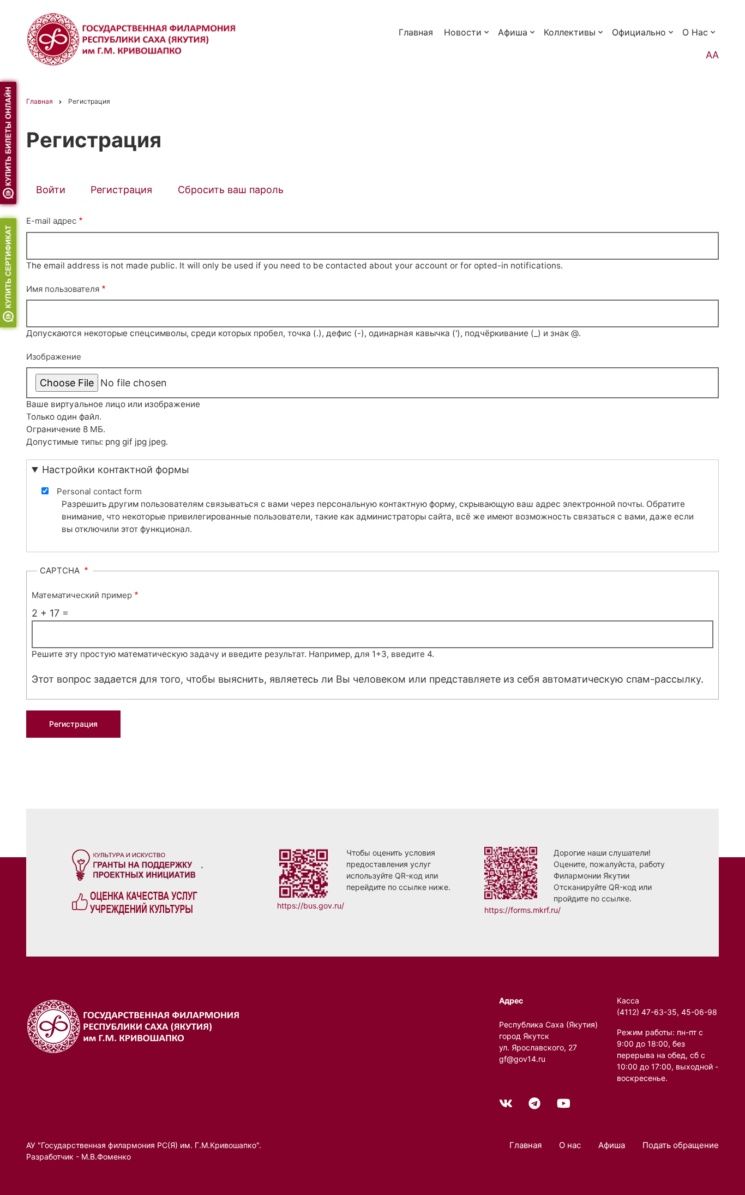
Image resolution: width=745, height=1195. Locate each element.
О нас (699, 37)
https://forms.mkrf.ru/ (522, 910)
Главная (416, 32)
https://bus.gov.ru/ (310, 905)
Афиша (517, 37)
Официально (643, 37)
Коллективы (574, 37)
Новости (467, 37)
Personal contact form (99, 491)
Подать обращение (680, 1145)
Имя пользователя (62, 289)
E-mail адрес (51, 221)
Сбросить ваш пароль (231, 189)
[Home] (135, 1025)
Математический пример (82, 595)
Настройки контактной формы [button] (115, 469)
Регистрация (126, 191)
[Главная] (133, 38)
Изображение (53, 356)
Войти (50, 189)
